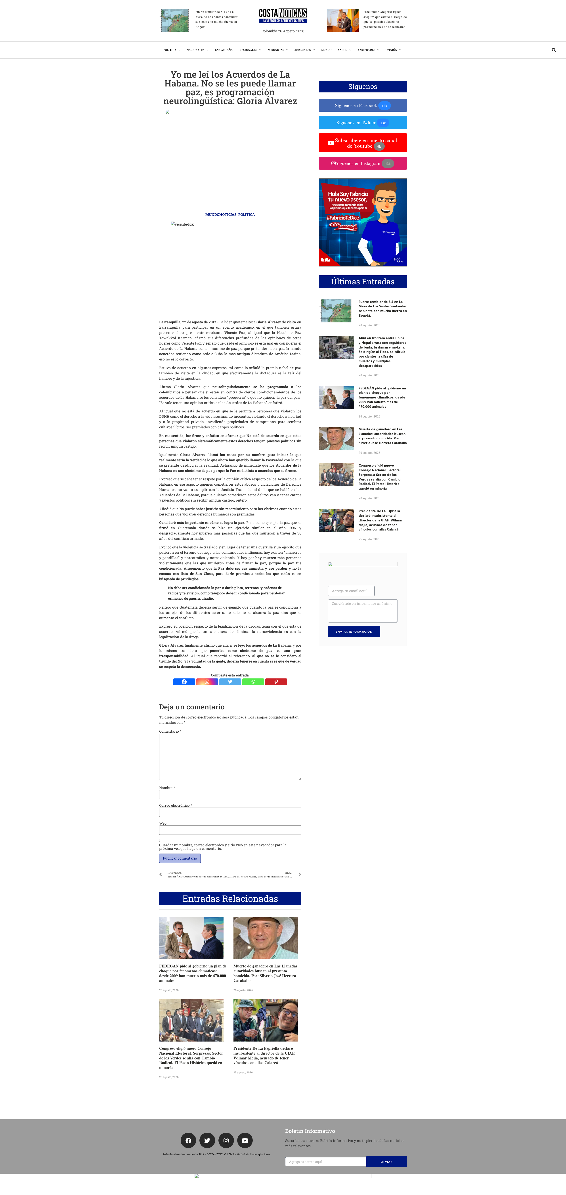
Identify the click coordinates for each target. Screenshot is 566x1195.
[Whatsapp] (253, 681)
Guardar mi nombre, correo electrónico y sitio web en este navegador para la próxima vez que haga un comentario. (223, 846)
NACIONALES (196, 50)
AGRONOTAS (276, 50)
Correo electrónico (175, 805)
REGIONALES (248, 50)
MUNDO (326, 50)
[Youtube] (245, 1140)
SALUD (342, 50)
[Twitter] (230, 681)
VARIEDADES (366, 50)
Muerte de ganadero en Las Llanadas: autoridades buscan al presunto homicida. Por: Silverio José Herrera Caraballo (266, 973)
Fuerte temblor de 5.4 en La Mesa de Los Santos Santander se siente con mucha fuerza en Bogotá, (383, 308)
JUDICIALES (302, 50)
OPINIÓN (391, 50)
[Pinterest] (276, 681)
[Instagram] (207, 681)
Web (162, 823)
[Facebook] (184, 681)
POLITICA (169, 50)
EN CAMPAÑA (224, 50)
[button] (554, 50)
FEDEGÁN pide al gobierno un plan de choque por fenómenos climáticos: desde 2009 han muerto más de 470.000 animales (193, 973)
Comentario (170, 731)
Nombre (167, 787)
